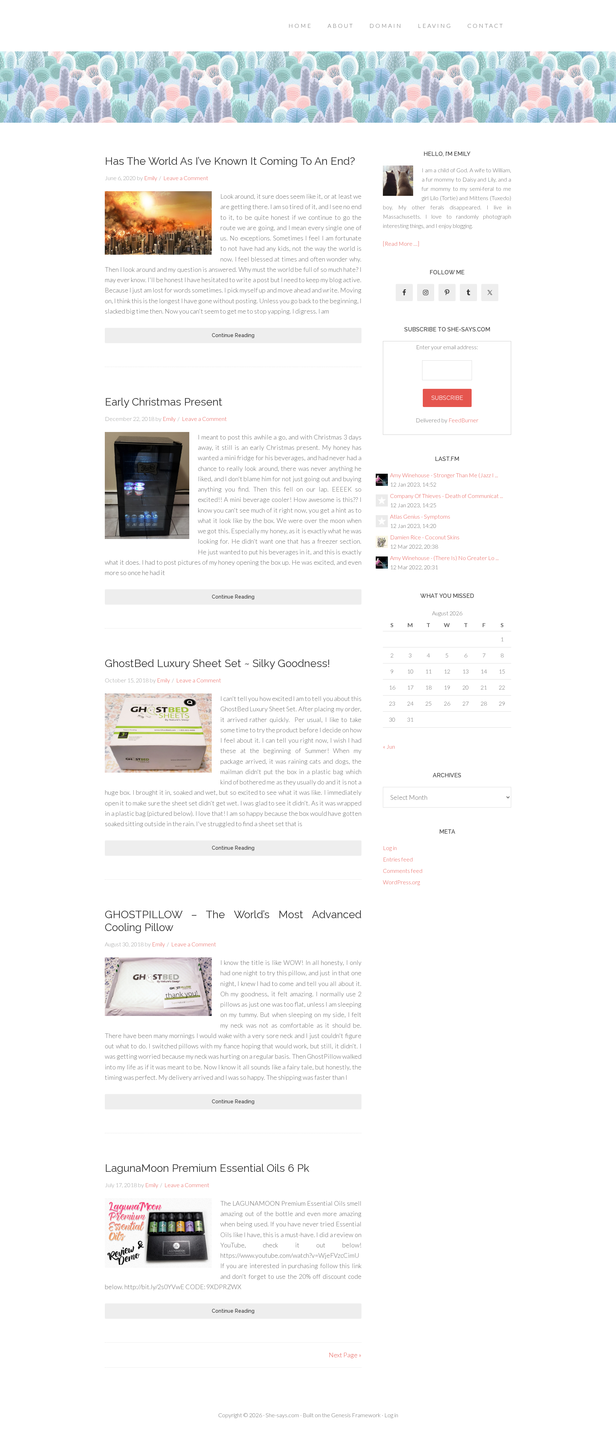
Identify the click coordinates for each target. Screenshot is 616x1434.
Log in (390, 847)
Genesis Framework (356, 1415)
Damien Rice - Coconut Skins (425, 537)
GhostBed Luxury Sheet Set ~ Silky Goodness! (217, 663)
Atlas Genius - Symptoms (420, 516)
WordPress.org (401, 882)
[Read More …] (401, 243)
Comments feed (402, 870)
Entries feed (398, 859)
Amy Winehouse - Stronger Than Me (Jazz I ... (444, 475)
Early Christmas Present (163, 402)
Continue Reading (233, 335)
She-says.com (282, 1415)
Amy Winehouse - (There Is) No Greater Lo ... (444, 557)
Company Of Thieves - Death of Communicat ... (446, 495)
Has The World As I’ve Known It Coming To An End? (230, 161)
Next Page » (345, 1355)
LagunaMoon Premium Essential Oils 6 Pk (207, 1168)
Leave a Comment (185, 177)
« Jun (389, 746)
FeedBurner (463, 420)
